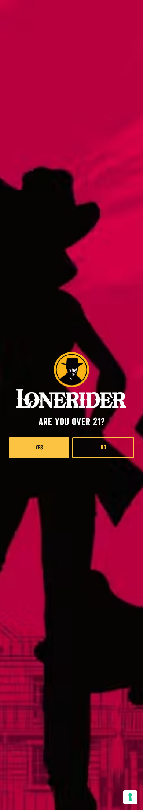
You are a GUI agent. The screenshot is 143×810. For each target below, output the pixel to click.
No (103, 448)
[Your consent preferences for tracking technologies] (130, 797)
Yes (39, 448)
